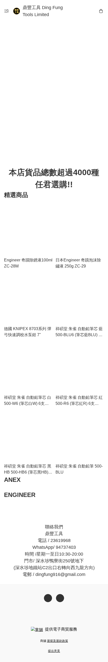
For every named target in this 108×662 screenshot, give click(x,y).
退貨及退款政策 (57, 641)
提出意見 (54, 651)
